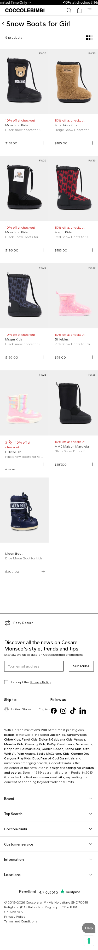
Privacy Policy (40, 682)
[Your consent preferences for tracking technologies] (89, 941)
